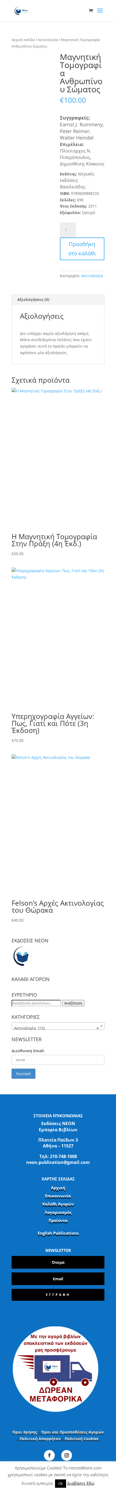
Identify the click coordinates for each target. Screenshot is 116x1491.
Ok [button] (60, 1483)
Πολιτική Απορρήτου (40, 1438)
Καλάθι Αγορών (58, 1204)
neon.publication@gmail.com (58, 1162)
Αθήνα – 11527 (58, 1146)
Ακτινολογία (48, 39)
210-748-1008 (63, 1156)
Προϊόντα (58, 1220)
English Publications (58, 1233)
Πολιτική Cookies (82, 1438)
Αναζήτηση (73, 1003)
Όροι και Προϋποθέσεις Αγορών (72, 1432)
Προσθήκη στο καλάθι (82, 248)
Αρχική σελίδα (23, 39)
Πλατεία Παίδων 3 (58, 1140)
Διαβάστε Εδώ (80, 1483)
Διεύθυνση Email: (28, 1050)
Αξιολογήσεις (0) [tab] (33, 299)
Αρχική (58, 1187)
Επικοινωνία (58, 1195)
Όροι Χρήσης (24, 1432)
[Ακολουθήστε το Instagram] (66, 1455)
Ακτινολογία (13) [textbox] (56, 1028)
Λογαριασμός (58, 1212)
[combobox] (58, 1026)
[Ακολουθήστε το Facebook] (49, 1455)
